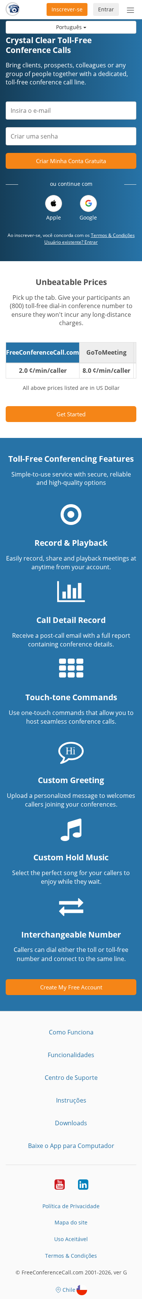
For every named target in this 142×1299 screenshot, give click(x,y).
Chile (68, 1289)
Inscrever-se (67, 9)
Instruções (71, 1100)
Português (69, 27)
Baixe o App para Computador (71, 1146)
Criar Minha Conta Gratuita (71, 161)
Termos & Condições (113, 235)
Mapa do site (71, 1222)
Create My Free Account (71, 987)
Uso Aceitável (71, 1239)
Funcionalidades (71, 1055)
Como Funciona (71, 1032)
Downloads (71, 1123)
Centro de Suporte (71, 1077)
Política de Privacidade (71, 1206)
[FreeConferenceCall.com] (13, 9)
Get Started (71, 414)
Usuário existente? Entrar (71, 242)
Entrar (106, 9)
